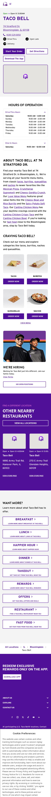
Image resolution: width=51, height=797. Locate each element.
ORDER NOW (13, 281)
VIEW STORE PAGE (10, 476)
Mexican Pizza (11, 189)
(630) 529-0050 (13, 34)
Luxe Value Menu (17, 196)
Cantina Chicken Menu (26, 207)
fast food (12, 222)
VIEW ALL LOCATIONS (26, 423)
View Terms (8, 377)
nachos (11, 185)
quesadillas (40, 182)
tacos (20, 182)
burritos (28, 182)
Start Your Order (14, 51)
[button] (25, 698)
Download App (12, 677)
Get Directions (37, 51)
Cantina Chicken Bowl (15, 218)
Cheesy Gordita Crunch (32, 193)
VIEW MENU (25, 323)
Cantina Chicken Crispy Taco (18, 215)
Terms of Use (8, 795)
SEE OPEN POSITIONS (24, 384)
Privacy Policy (22, 771)
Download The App (14, 59)
